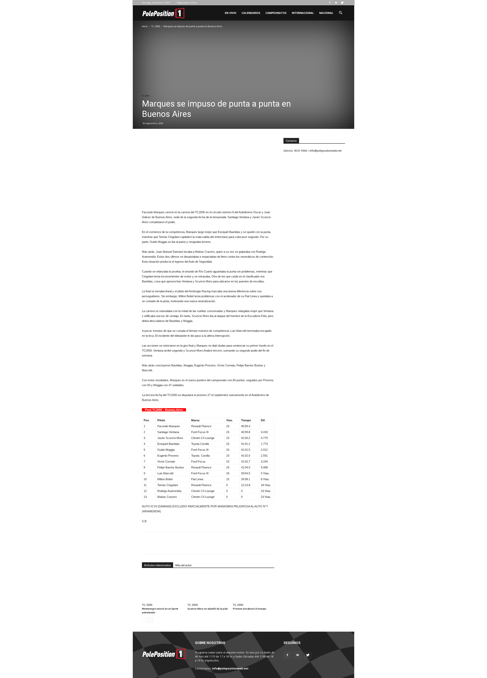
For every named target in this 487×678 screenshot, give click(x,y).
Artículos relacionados (157, 565)
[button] (340, 13)
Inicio (145, 26)
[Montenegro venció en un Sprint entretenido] (162, 587)
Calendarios (251, 13)
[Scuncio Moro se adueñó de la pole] (208, 587)
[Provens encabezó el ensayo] (253, 587)
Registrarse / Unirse (187, 2)
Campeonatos (276, 13)
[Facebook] (330, 2)
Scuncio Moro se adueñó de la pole (207, 608)
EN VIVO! (230, 13)
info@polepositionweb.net (230, 668)
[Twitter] (342, 2)
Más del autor (183, 565)
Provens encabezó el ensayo (249, 608)
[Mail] (336, 2)
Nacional (326, 13)
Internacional (303, 13)
